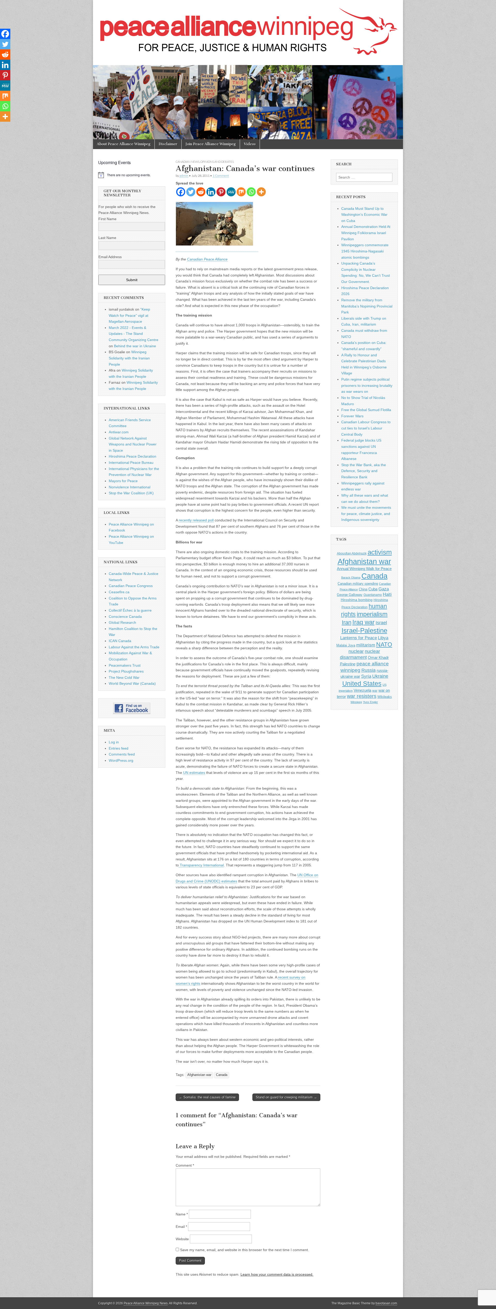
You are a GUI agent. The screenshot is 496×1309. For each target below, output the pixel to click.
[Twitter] (190, 191)
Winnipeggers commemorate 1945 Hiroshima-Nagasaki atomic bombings (365, 251)
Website (182, 1239)
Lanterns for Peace (358, 637)
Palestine (347, 664)
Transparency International (201, 865)
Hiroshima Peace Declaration (132, 456)
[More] (261, 191)
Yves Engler (370, 702)
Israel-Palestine (364, 630)
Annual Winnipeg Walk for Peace (364, 569)
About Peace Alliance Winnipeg (124, 144)
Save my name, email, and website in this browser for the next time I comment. (244, 1250)
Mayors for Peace (123, 481)
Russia (368, 670)
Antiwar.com (119, 432)
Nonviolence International (129, 487)
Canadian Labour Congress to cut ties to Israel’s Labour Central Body (366, 428)
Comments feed (122, 754)
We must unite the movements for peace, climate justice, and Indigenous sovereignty (366, 513)
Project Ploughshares (126, 671)
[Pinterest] (221, 191)
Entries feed (118, 748)
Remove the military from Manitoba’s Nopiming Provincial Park (366, 306)
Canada (221, 1075)
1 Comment (221, 176)
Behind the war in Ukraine (135, 346)
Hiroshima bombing (357, 600)
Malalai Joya (345, 645)
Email (181, 1227)
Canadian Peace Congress (131, 586)
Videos (250, 144)
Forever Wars (352, 416)
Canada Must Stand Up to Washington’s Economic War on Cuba (364, 214)
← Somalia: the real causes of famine (207, 1097)
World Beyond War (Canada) (132, 683)
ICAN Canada (120, 641)
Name (182, 1214)
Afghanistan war (199, 1075)
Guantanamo (372, 595)
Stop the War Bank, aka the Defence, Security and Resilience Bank (363, 471)
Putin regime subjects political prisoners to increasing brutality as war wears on (366, 385)
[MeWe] (231, 191)
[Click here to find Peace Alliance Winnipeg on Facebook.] (132, 708)
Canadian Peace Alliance (207, 259)
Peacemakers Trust (125, 665)
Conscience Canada (125, 616)
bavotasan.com (386, 1303)
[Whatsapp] (251, 191)
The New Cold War (124, 677)
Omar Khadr (378, 657)
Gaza (383, 588)
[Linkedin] (210, 191)
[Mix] (241, 191)
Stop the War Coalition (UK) (131, 493)
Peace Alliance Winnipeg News (146, 1303)
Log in (114, 742)
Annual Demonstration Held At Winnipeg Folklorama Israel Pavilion (365, 233)
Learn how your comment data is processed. (277, 1274)
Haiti (387, 594)
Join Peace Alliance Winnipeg (210, 144)
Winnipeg (356, 702)
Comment (185, 1165)
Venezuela (362, 690)
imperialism (372, 614)
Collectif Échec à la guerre (130, 610)
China (363, 589)
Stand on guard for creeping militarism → (286, 1097)
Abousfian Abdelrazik (352, 553)
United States (362, 683)
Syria (366, 676)
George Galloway (349, 595)
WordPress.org (121, 760)
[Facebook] (180, 191)
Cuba (372, 589)
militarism (365, 645)
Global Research (122, 622)
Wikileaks (384, 697)
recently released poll (196, 520)
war (374, 690)
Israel (381, 622)
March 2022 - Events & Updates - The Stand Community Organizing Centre (133, 334)
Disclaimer (168, 144)
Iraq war (363, 622)
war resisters (361, 696)
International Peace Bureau (131, 462)
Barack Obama (350, 577)
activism (380, 552)
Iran (346, 622)
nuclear (356, 651)
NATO (384, 644)
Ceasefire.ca (119, 592)
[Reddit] (200, 191)
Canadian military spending (358, 584)
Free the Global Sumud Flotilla (366, 410)
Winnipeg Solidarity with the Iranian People (129, 358)
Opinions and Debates (217, 161)
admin (184, 176)
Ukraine (380, 676)
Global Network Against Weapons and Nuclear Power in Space (133, 444)
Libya (383, 637)
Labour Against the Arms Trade (134, 647)
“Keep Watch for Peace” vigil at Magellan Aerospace (129, 315)
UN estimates (194, 773)
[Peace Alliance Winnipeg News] (248, 28)
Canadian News (187, 161)
